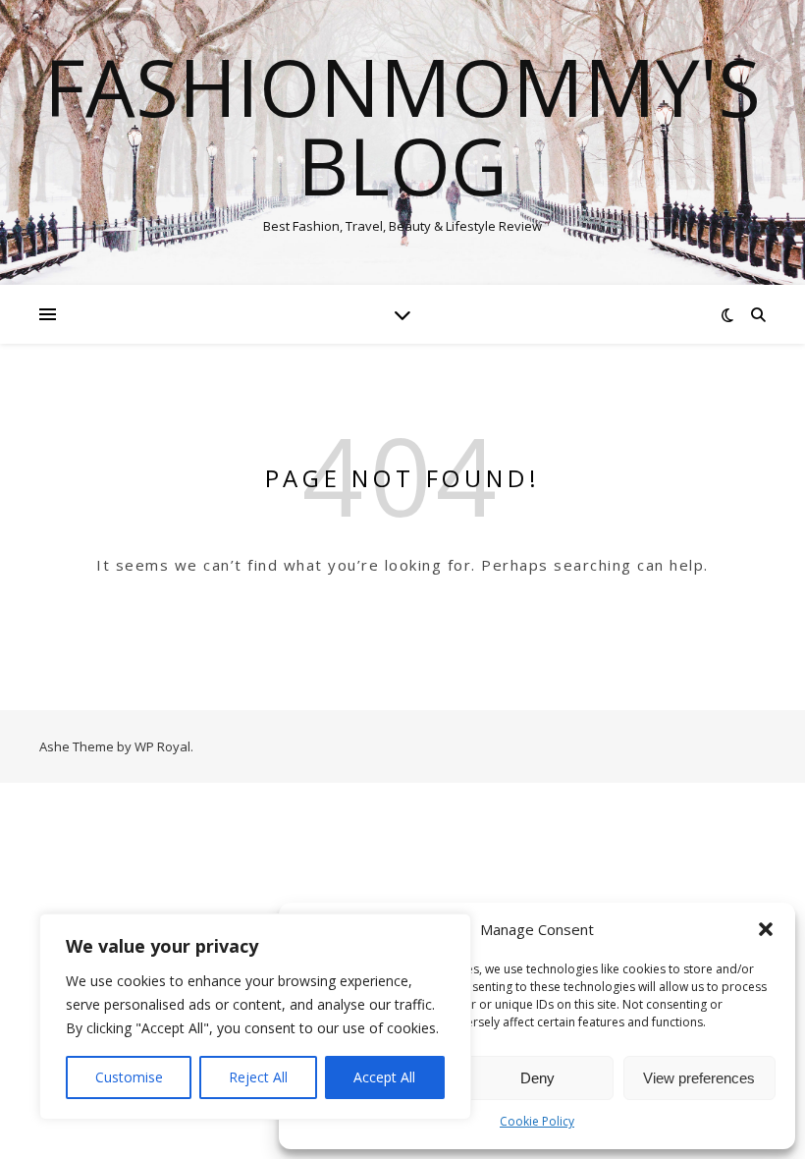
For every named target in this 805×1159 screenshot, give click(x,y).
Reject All (258, 1077)
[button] (766, 929)
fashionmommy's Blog (402, 125)
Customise (129, 1077)
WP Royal (162, 746)
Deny (537, 1078)
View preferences (699, 1078)
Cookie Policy (537, 1121)
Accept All (384, 1077)
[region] (255, 1016)
